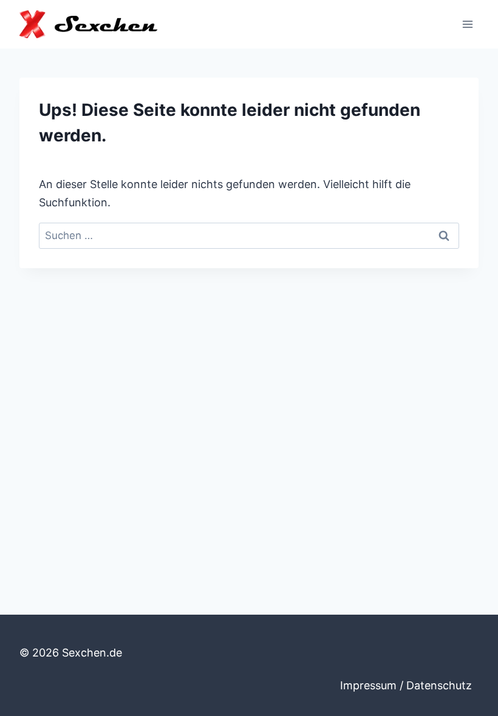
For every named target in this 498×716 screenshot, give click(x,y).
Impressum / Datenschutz (406, 685)
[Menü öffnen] (467, 24)
